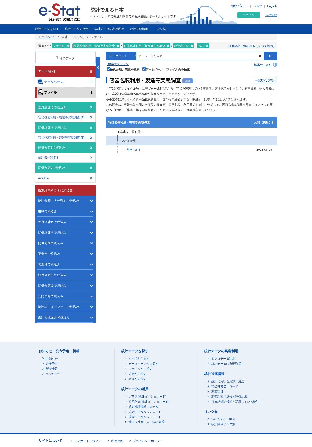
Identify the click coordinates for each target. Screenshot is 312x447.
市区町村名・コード (224, 386)
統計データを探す (47, 29)
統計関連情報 (139, 29)
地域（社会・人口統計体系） (148, 421)
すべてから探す (139, 358)
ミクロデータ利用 (223, 358)
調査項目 (217, 391)
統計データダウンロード (145, 411)
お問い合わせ (239, 5)
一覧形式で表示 (265, 80)
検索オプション (118, 64)
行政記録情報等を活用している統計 (235, 401)
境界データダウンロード (145, 416)
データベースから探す (143, 363)
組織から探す (137, 378)
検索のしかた (263, 65)
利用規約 (117, 440)
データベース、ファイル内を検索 (167, 69)
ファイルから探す (140, 368)
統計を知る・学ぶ (223, 419)
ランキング (53, 373)
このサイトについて (87, 440)
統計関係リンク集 (223, 424)
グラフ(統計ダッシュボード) (147, 396)
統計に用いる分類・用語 (227, 381)
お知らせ (52, 358)
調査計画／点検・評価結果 (229, 396)
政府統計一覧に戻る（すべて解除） (252, 46)
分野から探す (137, 373)
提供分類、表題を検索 (125, 69)
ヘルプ (257, 5)
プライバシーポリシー (148, 440)
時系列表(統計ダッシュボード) (149, 401)
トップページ (47, 37)
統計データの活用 (77, 29)
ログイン (248, 15)
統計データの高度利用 (109, 29)
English (272, 5)
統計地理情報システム (143, 406)
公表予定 (52, 363)
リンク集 (160, 29)
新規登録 (271, 15)
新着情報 (52, 368)
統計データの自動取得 (226, 363)
